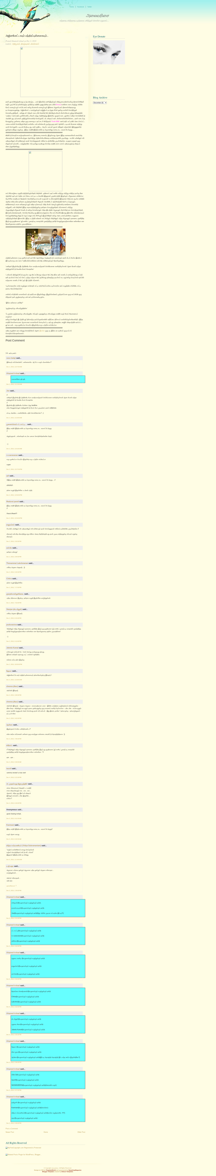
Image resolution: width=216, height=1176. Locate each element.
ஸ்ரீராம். (9, 745)
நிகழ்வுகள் (25, 43)
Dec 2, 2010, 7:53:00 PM (13, 603)
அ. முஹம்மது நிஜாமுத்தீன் (16, 784)
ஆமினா (9, 725)
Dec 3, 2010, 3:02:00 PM (13, 718)
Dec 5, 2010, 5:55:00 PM (13, 1034)
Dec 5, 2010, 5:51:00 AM (13, 818)
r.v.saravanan (12, 455)
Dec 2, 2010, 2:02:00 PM (13, 541)
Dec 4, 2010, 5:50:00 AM (13, 762)
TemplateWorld (51, 1170)
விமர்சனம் (34, 43)
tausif (8, 768)
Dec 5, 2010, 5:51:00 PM (13, 918)
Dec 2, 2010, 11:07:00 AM (14, 367)
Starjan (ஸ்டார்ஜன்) (14, 609)
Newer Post (10, 1132)
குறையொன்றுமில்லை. (15, 594)
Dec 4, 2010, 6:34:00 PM (13, 803)
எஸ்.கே (9, 548)
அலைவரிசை (97, 15)
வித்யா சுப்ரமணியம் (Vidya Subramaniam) (23, 845)
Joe (8, 391)
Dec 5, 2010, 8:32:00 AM (13, 839)
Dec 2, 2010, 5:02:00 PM (13, 572)
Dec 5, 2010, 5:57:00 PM (13, 1090)
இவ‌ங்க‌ (42, 330)
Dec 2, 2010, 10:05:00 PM (14, 664)
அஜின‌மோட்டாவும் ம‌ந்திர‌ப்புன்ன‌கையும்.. (27, 35)
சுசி (7, 476)
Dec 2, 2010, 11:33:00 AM (14, 417)
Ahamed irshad (13, 373)
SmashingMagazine (74, 1170)
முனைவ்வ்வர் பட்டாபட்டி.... (16, 424)
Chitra (9, 578)
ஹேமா (9, 671)
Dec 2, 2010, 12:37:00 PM (14, 469)
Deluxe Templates (67, 1171)
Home (46, 1132)
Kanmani (10, 825)
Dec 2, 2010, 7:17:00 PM (13, 587)
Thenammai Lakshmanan (17, 563)
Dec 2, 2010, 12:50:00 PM (14, 495)
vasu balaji (11, 358)
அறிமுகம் (16, 43)
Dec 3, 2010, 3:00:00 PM (13, 695)
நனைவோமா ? (11, 886)
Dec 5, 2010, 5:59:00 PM (13, 1123)
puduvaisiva (11, 625)
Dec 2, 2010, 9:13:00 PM (13, 641)
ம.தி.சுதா (10, 866)
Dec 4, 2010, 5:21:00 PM (13, 777)
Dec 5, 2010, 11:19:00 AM (14, 859)
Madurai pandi (12, 501)
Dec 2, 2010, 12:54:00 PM (14, 518)
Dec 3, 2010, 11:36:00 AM (14, 679)
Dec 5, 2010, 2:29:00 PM (13, 890)
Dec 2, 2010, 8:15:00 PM (13, 618)
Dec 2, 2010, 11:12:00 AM (14, 384)
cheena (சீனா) (12, 686)
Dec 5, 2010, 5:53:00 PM (13, 979)
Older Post (81, 1132)
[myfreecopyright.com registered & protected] (23, 1148)
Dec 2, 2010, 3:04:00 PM (13, 556)
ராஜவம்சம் (10, 525)
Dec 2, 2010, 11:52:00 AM (14, 448)
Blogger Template (48, 1171)
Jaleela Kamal (12, 648)
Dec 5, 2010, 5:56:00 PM (13, 1062)
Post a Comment (12, 1129)
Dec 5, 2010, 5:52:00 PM (13, 946)
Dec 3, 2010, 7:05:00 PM (13, 739)
